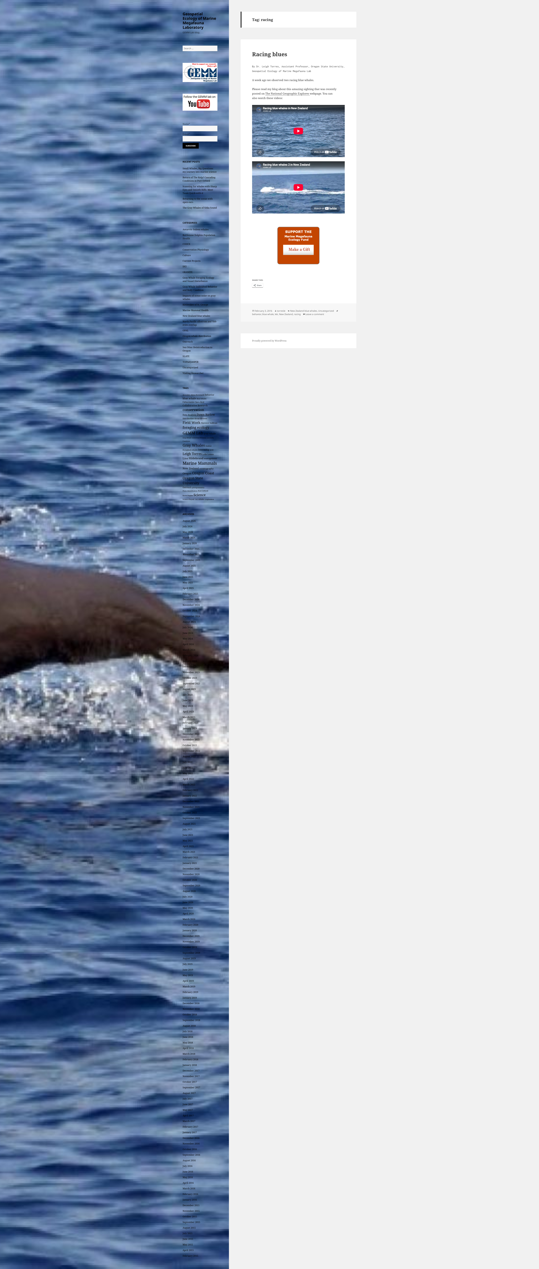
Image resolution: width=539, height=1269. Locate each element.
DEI (185, 266)
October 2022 (190, 745)
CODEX (186, 244)
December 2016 (191, 1138)
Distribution (188, 418)
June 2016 (188, 1171)
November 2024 (191, 605)
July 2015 (187, 1233)
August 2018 (189, 1025)
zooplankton (209, 499)
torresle (281, 310)
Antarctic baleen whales (196, 229)
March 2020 (189, 919)
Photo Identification (190, 491)
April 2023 (188, 711)
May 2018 (188, 1042)
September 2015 (191, 1222)
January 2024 (190, 661)
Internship (203, 449)
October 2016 (190, 1149)
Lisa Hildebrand (193, 458)
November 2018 (191, 1008)
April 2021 (188, 846)
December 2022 (191, 734)
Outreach (188, 341)
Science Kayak (188, 499)
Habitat (208, 446)
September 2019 (191, 952)
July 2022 (187, 762)
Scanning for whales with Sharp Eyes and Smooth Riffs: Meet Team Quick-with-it (200, 190)
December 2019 (191, 936)
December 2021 (191, 801)
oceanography (206, 468)
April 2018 (188, 1048)
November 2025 (191, 554)
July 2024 (187, 627)
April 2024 (188, 644)
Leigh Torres (192, 454)
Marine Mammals (200, 463)
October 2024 (190, 610)
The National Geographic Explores (287, 93)
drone (197, 418)
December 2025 (191, 548)
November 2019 (191, 941)
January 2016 (190, 1199)
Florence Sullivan (209, 423)
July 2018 (187, 1031)
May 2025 (188, 582)
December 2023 (191, 666)
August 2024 (189, 621)
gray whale (210, 433)
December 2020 (191, 868)
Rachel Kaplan (188, 496)
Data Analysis (189, 414)
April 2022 (188, 778)
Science (200, 494)
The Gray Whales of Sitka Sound (200, 207)
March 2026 (189, 537)
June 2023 (188, 700)
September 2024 (191, 616)
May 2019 (188, 975)
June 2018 (188, 1037)
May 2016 (188, 1177)
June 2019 (188, 969)
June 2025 (188, 576)
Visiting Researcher (193, 373)
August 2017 (189, 1093)
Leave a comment (314, 314)
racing (297, 314)
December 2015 (191, 1205)
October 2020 (190, 879)
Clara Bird (199, 402)
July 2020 (187, 896)
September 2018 (191, 1020)
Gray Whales (194, 445)
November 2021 (191, 807)
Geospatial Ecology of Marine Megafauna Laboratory (199, 20)
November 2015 (191, 1210)
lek (276, 314)
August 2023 (189, 689)
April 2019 (188, 980)
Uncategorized (190, 367)
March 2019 (189, 986)
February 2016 (190, 1194)
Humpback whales (190, 450)
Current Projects (191, 260)
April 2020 (188, 913)
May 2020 (188, 907)
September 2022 (191, 750)
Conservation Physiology (196, 249)
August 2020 (189, 891)
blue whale (189, 398)
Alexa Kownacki (198, 395)
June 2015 (188, 1239)
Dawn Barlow (206, 414)
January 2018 (190, 1065)
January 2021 (190, 863)
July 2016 (187, 1166)
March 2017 (189, 1121)
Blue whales (201, 399)
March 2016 (189, 1188)
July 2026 (187, 526)
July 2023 (187, 694)
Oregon (187, 473)
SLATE (186, 356)
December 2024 (191, 599)
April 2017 (188, 1115)
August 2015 (189, 1227)
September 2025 (191, 560)
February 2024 (190, 655)
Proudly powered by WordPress (269, 340)
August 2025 (189, 565)
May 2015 (188, 1244)
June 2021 (188, 835)
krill (211, 450)
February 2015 (190, 1255)
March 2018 (189, 1053)
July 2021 (187, 829)
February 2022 (190, 790)
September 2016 (191, 1154)
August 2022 (189, 756)
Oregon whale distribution (197, 336)
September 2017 (191, 1087)
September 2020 (191, 885)
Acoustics (186, 395)
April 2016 (188, 1182)
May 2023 (188, 706)
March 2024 (189, 649)
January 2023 (190, 728)
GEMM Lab (193, 433)
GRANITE (188, 272)
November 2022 (191, 739)
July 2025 (187, 571)
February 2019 (190, 992)
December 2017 (191, 1070)
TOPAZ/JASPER (190, 361)
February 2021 (190, 857)
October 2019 (190, 947)
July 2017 (187, 1098)
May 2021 (188, 840)
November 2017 (191, 1076)
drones (203, 418)
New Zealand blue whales (196, 315)
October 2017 (190, 1081)
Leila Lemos (208, 454)
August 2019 (189, 958)
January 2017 (190, 1132)
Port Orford (203, 491)
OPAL (186, 330)
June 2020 (188, 902)
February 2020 (190, 924)
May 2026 (188, 532)
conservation (193, 409)
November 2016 (191, 1143)
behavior (209, 394)
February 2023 (190, 722)
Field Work (191, 422)
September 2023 (191, 683)
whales (201, 499)
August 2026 (189, 520)
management (210, 458)
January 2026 (190, 543)
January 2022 (190, 795)
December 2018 (191, 1003)
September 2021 (191, 818)
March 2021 (189, 851)
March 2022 (189, 784)
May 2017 (188, 1109)
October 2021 (190, 812)
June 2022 (188, 767)
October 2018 (190, 1014)
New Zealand (191, 468)
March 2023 (189, 717)
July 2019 (187, 964)
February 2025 (190, 593)
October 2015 (190, 1216)
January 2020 (190, 930)
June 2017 (188, 1104)
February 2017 (190, 1126)
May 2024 (188, 638)
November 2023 (191, 672)
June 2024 (188, 633)
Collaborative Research (195, 405)
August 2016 (189, 1160)
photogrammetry (198, 488)
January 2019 (190, 997)
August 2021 (189, 823)
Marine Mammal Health (195, 310)
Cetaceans (188, 402)
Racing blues (269, 54)
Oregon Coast (203, 473)
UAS (196, 499)
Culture (187, 255)
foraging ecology (196, 427)
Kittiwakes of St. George (195, 304)
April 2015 (188, 1250)
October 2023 (190, 677)
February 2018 (190, 1059)
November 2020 (191, 874)
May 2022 (188, 773)
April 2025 (188, 588)
